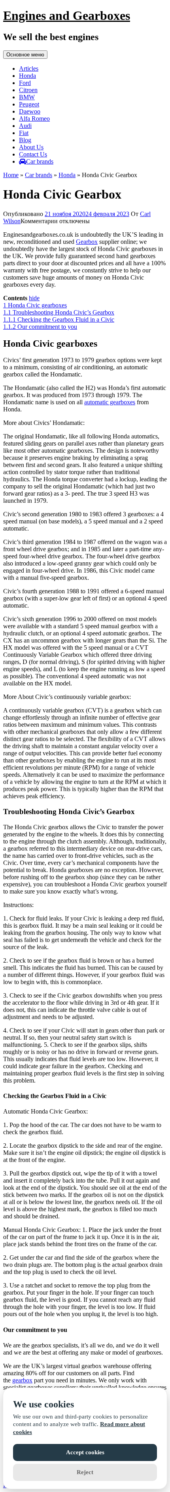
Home (11, 175)
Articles (28, 68)
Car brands (39, 161)
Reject (85, 1472)
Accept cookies (85, 1452)
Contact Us (33, 154)
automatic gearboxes (109, 402)
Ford (25, 82)
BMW (27, 97)
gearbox (22, 1380)
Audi (25, 125)
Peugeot (29, 104)
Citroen (28, 90)
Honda (27, 75)
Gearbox (87, 241)
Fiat (23, 132)
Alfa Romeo (34, 118)
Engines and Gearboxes (66, 15)
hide (34, 298)
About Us (31, 147)
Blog (25, 140)
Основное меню (25, 55)
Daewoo (29, 111)
